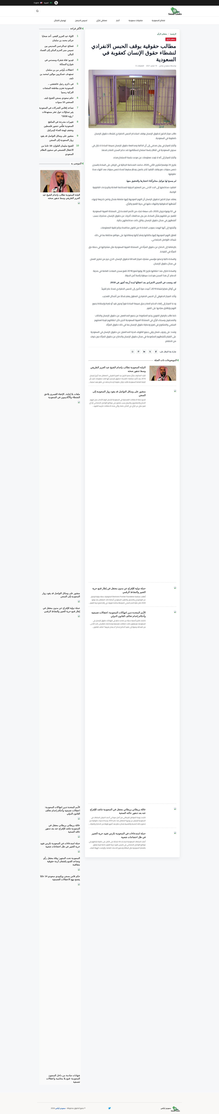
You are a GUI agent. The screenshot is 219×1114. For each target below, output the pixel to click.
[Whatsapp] (132, 351)
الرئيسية (173, 34)
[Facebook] (156, 351)
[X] (150, 351)
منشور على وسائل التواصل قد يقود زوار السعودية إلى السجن (119, 393)
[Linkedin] (144, 351)
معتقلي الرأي (101, 20)
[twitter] (56, 3)
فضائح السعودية (158, 20)
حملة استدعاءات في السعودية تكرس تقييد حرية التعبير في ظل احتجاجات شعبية (119, 835)
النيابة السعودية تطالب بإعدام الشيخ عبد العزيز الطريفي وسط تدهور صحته (118, 369)
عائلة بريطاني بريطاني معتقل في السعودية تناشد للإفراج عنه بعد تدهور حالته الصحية (118, 811)
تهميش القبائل (60, 20)
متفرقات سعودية (136, 20)
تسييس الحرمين (81, 20)
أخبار (118, 20)
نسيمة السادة (107, 145)
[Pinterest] (138, 351)
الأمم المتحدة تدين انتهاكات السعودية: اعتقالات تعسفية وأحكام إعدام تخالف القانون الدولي (119, 614)
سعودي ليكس (60, 1108)
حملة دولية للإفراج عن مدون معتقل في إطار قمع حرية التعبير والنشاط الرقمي (119, 590)
